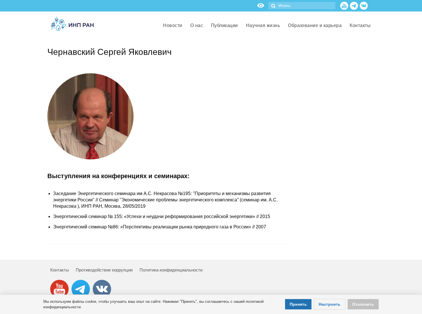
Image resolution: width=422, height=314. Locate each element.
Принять (298, 304)
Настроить (329, 304)
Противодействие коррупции (104, 269)
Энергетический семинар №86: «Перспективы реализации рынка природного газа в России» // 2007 (159, 226)
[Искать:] (301, 5)
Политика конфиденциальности (171, 269)
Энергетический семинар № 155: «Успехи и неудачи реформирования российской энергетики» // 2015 (161, 216)
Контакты (59, 269)
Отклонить (363, 304)
